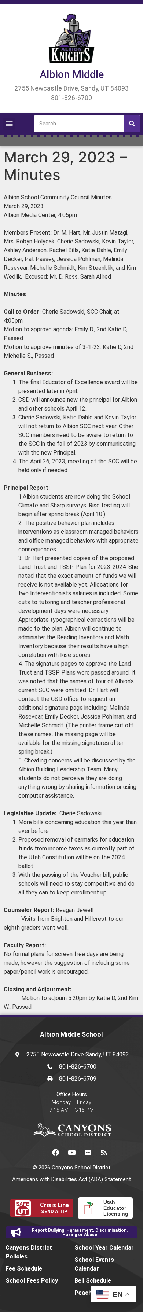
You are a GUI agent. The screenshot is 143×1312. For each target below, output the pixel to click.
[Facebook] (55, 1152)
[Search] (132, 123)
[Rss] (104, 1152)
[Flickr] (88, 1152)
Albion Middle (72, 74)
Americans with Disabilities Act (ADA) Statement (71, 1179)
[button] (9, 124)
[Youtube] (71, 1152)
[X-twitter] (39, 1152)
